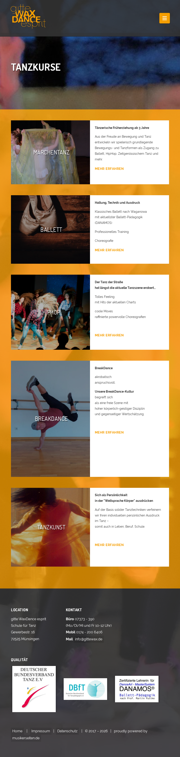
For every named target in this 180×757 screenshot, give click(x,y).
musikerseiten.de (26, 738)
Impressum (40, 731)
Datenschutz (67, 731)
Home (17, 731)
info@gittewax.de (88, 639)
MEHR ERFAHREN (109, 169)
